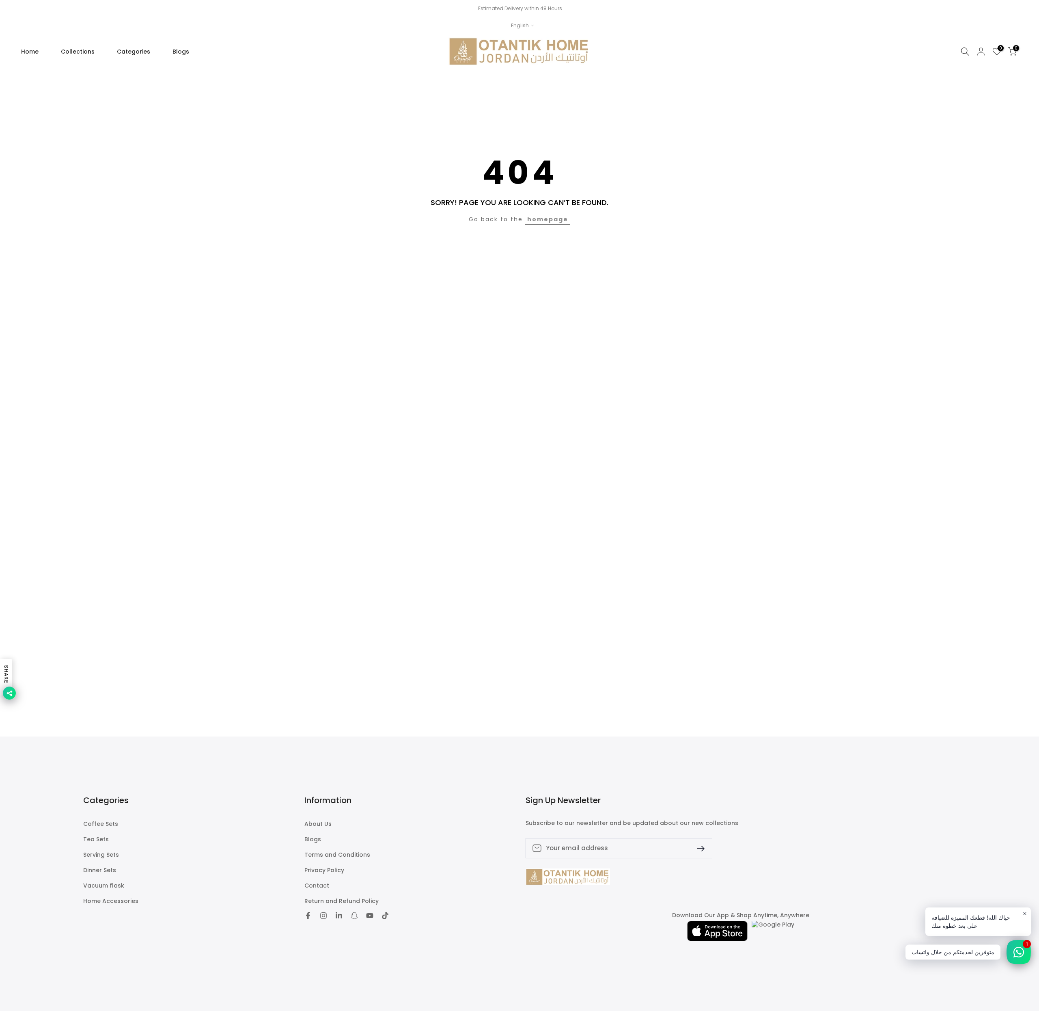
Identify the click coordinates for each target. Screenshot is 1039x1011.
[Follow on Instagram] (323, 915)
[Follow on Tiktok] (385, 915)
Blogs (180, 52)
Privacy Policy (324, 870)
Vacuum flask (103, 886)
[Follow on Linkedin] (339, 915)
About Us (318, 824)
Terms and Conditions (337, 855)
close (17, 8)
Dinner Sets (99, 870)
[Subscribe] (698, 847)
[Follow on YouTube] (369, 915)
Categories (133, 52)
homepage (547, 219)
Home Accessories (110, 901)
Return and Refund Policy (341, 901)
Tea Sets (96, 839)
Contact (316, 886)
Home (30, 52)
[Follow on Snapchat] (354, 915)
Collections (78, 52)
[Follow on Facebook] (308, 915)
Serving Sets (101, 855)
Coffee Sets (100, 824)
